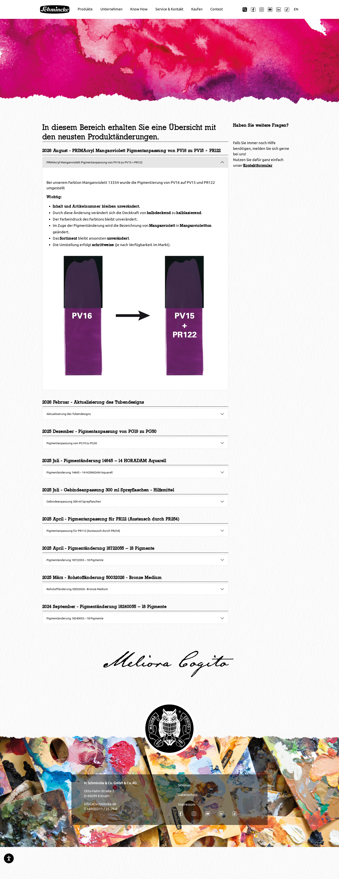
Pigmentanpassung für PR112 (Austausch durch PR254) (83, 530)
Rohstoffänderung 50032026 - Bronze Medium (77, 589)
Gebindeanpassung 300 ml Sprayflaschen (73, 501)
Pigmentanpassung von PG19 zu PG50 (71, 443)
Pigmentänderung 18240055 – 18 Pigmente (74, 618)
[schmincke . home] (54, 9)
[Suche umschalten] (244, 9)
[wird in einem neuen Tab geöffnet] (253, 9)
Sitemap (184, 785)
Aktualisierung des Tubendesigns (68, 414)
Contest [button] (216, 9)
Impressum (186, 804)
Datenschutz (188, 795)
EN (296, 9)
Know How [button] (139, 9)
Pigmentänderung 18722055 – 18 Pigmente (74, 560)
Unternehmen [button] (111, 9)
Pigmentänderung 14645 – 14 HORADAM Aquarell (79, 472)
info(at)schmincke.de (100, 804)
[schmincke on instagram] (261, 9)
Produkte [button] (85, 9)
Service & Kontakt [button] (169, 9)
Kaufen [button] (196, 9)
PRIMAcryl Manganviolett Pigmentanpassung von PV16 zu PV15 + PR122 (94, 162)
